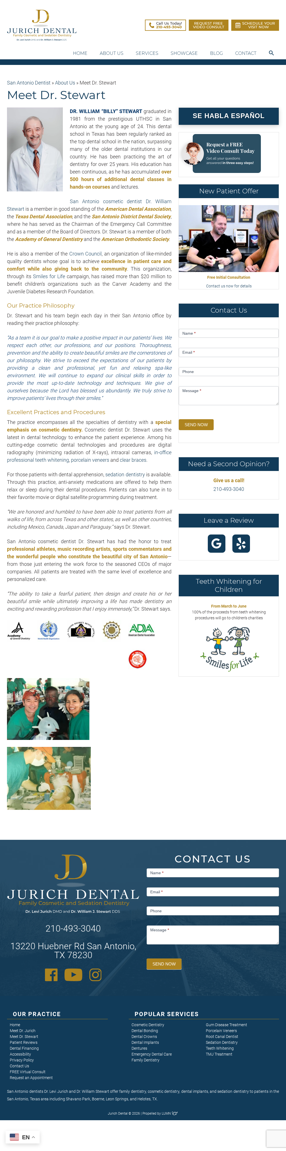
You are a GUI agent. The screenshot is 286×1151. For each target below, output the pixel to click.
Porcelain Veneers (221, 1030)
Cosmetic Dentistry (148, 1025)
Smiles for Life (49, 276)
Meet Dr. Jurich (22, 1030)
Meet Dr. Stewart (24, 1036)
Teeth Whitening (220, 1048)
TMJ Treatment (219, 1054)
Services (147, 53)
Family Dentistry (145, 1060)
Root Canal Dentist (222, 1036)
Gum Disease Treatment (226, 1025)
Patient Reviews (23, 1042)
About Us (111, 53)
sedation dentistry (125, 474)
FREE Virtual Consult (28, 1072)
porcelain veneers (90, 460)
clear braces (133, 460)
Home (80, 53)
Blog (216, 53)
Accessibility (20, 1054)
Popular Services (167, 1014)
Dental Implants (145, 1042)
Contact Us (19, 1066)
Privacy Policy (22, 1060)
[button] (271, 53)
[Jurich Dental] (42, 25)
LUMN (167, 1113)
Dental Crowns (144, 1036)
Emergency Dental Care (152, 1054)
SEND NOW (196, 424)
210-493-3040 (228, 489)
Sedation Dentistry (222, 1042)
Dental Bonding (145, 1030)
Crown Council (85, 254)
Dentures (139, 1048)
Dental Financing (24, 1048)
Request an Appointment (31, 1077)
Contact (245, 53)
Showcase (184, 53)
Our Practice (37, 1014)
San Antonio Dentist (29, 83)
